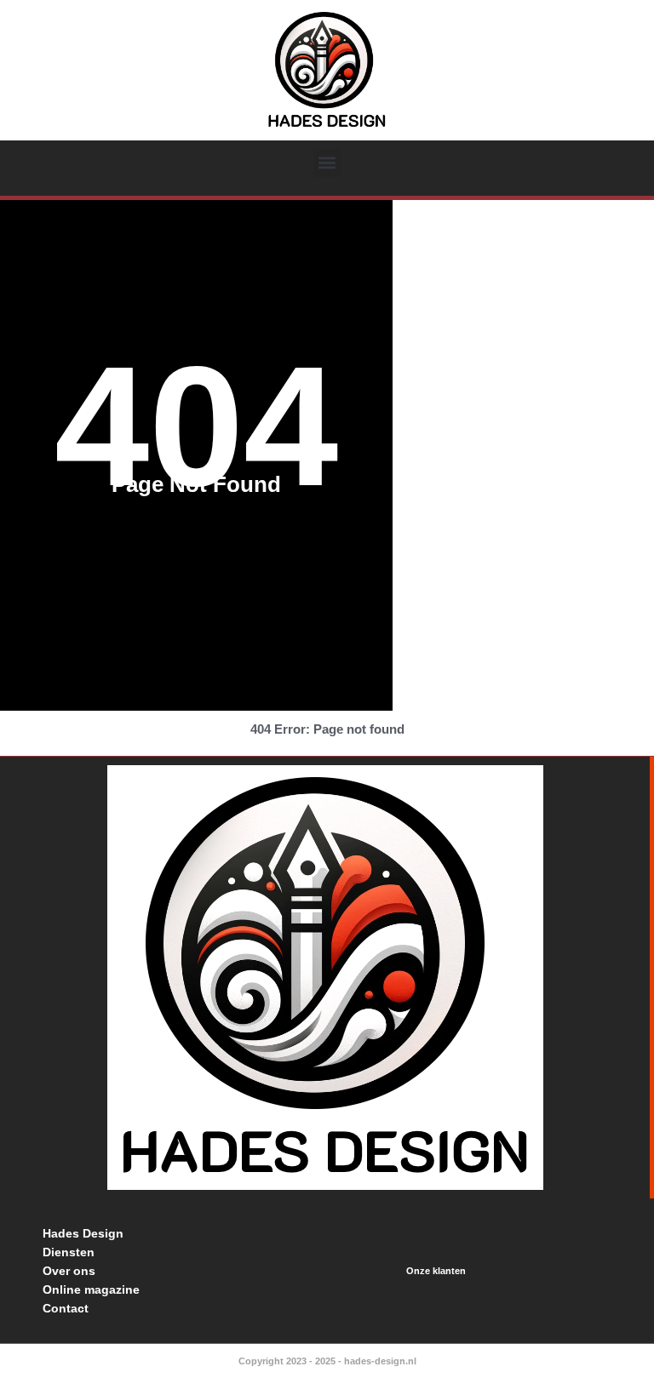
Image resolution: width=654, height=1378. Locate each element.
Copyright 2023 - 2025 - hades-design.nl (327, 1361)
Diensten (69, 1252)
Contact (66, 1308)
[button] (327, 163)
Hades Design (83, 1233)
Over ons (69, 1271)
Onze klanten (436, 1271)
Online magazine (91, 1289)
